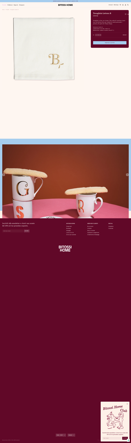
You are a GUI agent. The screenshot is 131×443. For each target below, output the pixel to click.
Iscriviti (125, 438)
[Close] (127, 404)
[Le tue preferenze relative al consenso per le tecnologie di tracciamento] (128, 440)
